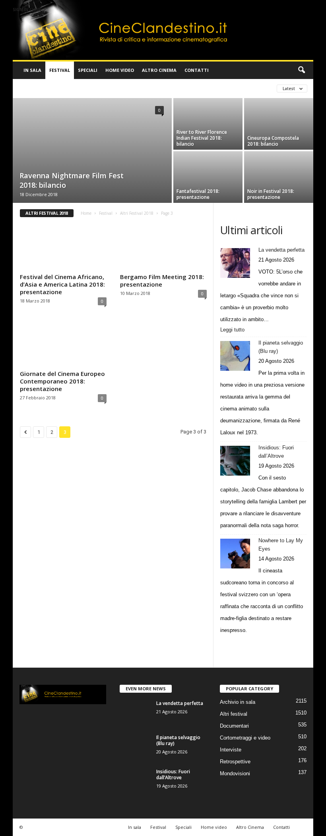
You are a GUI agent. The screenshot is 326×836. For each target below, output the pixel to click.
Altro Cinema (159, 70)
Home (86, 213)
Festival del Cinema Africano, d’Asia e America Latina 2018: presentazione (62, 284)
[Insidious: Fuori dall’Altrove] (235, 461)
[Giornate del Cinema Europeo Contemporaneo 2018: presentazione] (63, 344)
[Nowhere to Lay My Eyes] (235, 553)
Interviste (230, 750)
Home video (119, 70)
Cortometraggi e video (245, 738)
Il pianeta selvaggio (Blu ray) (280, 347)
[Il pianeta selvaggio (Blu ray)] (235, 356)
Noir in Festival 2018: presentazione (270, 194)
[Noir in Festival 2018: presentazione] (278, 167)
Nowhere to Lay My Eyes (280, 544)
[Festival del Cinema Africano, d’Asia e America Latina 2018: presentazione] (63, 247)
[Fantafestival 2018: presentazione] (208, 167)
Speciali (87, 70)
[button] (301, 70)
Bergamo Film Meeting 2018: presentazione (162, 280)
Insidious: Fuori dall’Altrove (276, 452)
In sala (32, 70)
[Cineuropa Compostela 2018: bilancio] (278, 114)
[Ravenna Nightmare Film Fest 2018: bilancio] (92, 136)
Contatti (196, 70)
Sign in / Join (27, 9)
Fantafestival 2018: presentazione (198, 194)
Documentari (234, 726)
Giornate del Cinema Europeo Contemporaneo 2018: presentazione (62, 381)
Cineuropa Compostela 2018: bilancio (273, 141)
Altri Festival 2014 (87, 88)
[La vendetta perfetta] (235, 263)
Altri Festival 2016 (196, 88)
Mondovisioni (235, 773)
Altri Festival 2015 (142, 88)
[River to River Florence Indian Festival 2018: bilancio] (208, 114)
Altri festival (38, 88)
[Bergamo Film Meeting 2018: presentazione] (163, 247)
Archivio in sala (237, 702)
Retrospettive (235, 762)
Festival (59, 70)
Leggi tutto (233, 330)
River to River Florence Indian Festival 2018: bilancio (202, 138)
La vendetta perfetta (281, 250)
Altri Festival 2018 (136, 213)
